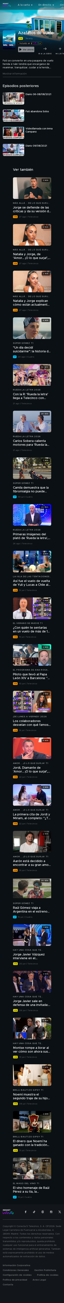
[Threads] (42, 1211)
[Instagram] (51, 1211)
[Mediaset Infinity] (7, 5)
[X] (59, 1211)
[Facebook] (25, 1211)
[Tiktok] (34, 1211)
